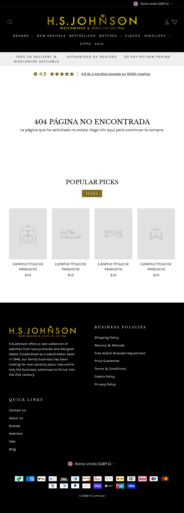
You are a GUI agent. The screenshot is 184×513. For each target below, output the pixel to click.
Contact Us (17, 410)
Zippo (85, 44)
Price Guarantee (106, 361)
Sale (99, 44)
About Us (16, 418)
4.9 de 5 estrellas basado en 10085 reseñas (115, 74)
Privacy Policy (105, 384)
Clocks (132, 36)
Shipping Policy (106, 338)
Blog (12, 449)
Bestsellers (82, 36)
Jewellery (155, 36)
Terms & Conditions (110, 369)
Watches (108, 36)
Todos (92, 193)
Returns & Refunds (109, 345)
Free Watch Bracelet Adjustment (120, 353)
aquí (111, 129)
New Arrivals (51, 36)
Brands (21, 36)
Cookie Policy (104, 376)
